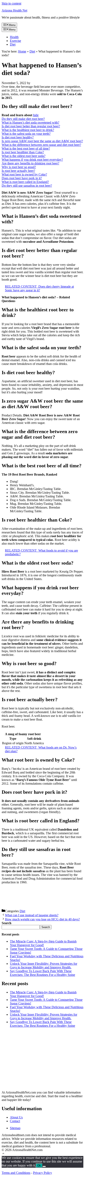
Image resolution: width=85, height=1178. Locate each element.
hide (36, 115)
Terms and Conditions (16, 1172)
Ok (39, 1165)
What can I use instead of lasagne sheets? (31, 915)
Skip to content (11, 3)
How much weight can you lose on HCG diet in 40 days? (42, 919)
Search (45, 927)
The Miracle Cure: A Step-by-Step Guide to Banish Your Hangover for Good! (43, 943)
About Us (16, 1117)
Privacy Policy (42, 1172)
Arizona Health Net (14, 10)
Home (22, 51)
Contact (15, 1121)
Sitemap (15, 1128)
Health (14, 37)
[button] (3, 1154)
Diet (12, 44)
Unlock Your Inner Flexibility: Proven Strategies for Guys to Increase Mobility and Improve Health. (43, 965)
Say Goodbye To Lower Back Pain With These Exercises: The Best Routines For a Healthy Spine (42, 972)
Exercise (15, 40)
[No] (44, 1166)
